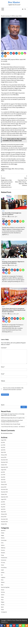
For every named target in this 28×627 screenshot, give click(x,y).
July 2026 (3, 442)
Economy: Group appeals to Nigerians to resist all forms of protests (13, 262)
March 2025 (3, 482)
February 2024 (4, 514)
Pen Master (14, 2)
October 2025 (4, 464)
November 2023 (4, 521)
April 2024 (3, 509)
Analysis (2, 532)
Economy (3, 550)
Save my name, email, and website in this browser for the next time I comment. (13, 388)
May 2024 (3, 506)
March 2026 (3, 452)
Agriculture (3, 530)
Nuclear (2, 589)
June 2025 (3, 474)
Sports (2, 607)
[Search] (25, 9)
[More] (5, 56)
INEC (13, 168)
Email (3, 374)
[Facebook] (2, 53)
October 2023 (4, 524)
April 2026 (3, 449)
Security (2, 604)
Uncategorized (4, 612)
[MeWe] (16, 53)
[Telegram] (2, 56)
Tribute (2, 609)
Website (3, 381)
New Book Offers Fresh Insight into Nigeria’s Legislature (11, 213)
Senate (2, 170)
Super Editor (19, 16)
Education (3, 552)
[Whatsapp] (22, 53)
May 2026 (3, 447)
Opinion (2, 594)
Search (2, 405)
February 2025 (4, 484)
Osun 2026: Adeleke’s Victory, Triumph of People (10, 424)
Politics (2, 597)
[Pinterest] (13, 53)
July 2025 (3, 472)
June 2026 (3, 445)
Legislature (3, 577)
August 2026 (3, 440)
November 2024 (4, 491)
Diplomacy (3, 547)
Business (2, 537)
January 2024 (3, 516)
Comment (4, 347)
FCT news (3, 562)
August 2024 (3, 499)
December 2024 (4, 489)
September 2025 (4, 467)
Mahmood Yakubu (19, 168)
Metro (2, 579)
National (2, 582)
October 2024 (4, 494)
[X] (5, 53)
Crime (2, 542)
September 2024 (4, 496)
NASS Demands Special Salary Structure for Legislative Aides (12, 417)
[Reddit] (8, 53)
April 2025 (3, 479)
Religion (2, 602)
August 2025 (3, 469)
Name (3, 367)
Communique (3, 540)
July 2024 (3, 501)
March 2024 (3, 511)
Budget (2, 535)
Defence (2, 545)
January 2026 (3, 457)
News (7, 166)
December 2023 (4, 519)
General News (4, 567)
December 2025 (4, 459)
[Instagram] (25, 53)
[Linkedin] (11, 53)
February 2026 (4, 454)
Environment (3, 560)
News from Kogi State (5, 587)
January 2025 (3, 487)
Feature (2, 565)
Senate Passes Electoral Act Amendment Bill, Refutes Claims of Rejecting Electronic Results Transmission (13, 310)
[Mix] (19, 53)
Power (2, 599)
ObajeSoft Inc (4, 622)
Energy (2, 555)
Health (2, 570)
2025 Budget (8, 168)
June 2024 (3, 504)
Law (2, 574)
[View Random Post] (23, 9)
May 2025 (3, 477)
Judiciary (2, 572)
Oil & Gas (3, 592)
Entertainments (4, 557)
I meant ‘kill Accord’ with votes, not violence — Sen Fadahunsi (13, 426)
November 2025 (4, 462)
